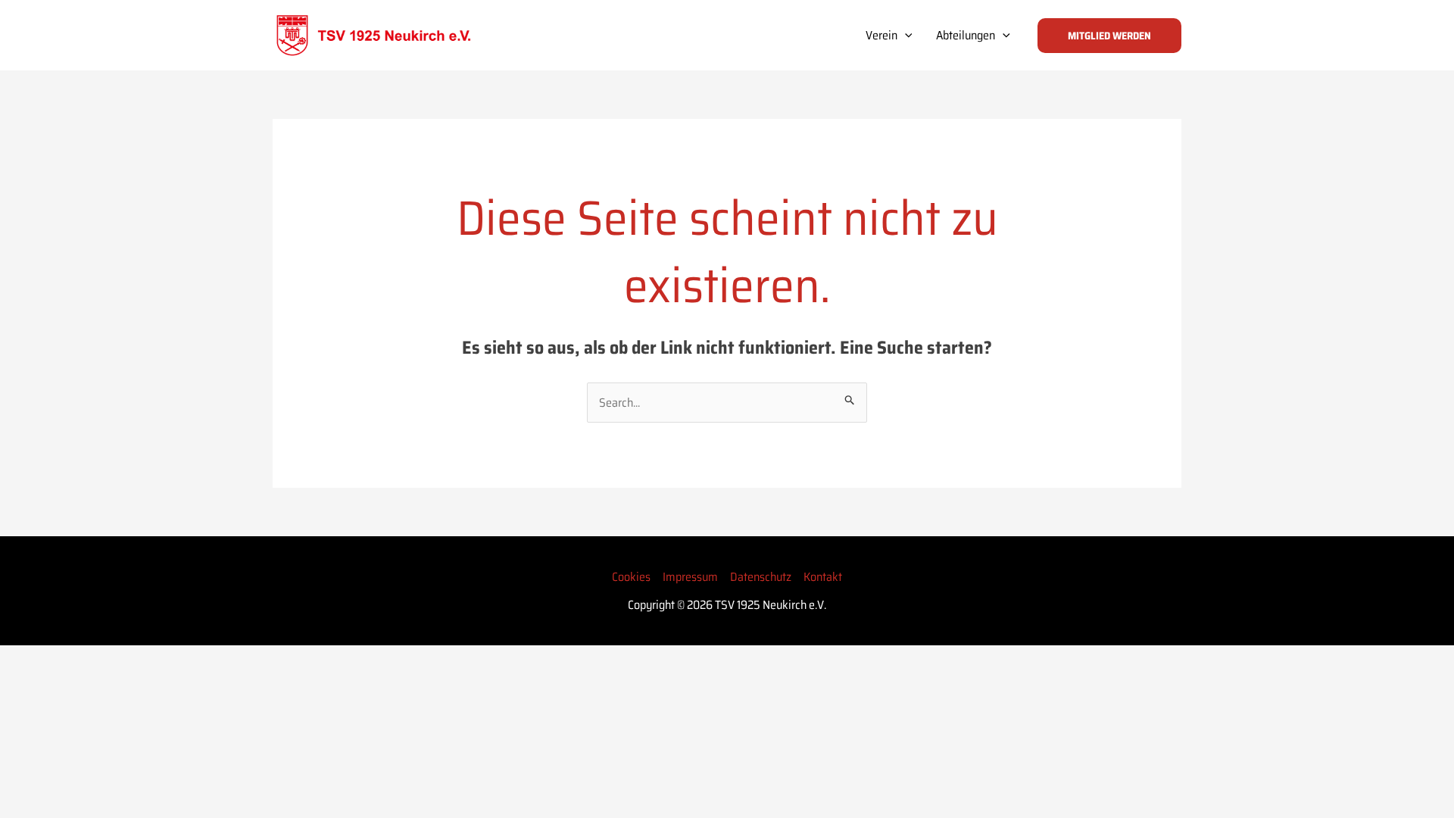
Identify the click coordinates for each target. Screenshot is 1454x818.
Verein (881, 35)
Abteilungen (965, 35)
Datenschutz (760, 576)
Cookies (631, 576)
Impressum (690, 576)
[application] (905, 35)
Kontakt (822, 576)
